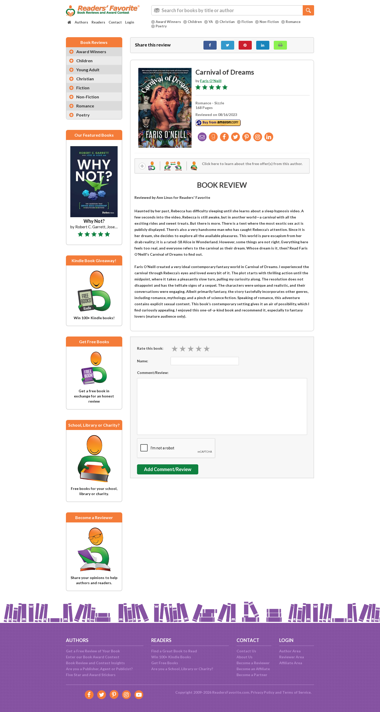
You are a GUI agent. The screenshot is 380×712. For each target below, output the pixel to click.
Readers (98, 22)
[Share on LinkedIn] (262, 45)
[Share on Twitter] (227, 45)
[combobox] (233, 10)
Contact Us (246, 651)
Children (195, 22)
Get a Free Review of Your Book (93, 651)
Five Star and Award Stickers (91, 674)
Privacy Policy (262, 692)
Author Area (290, 651)
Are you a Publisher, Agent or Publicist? (99, 669)
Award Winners (168, 22)
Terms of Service (296, 692)
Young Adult (88, 69)
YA (211, 22)
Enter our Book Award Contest (92, 657)
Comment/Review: (153, 372)
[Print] (280, 45)
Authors (81, 22)
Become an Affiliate (253, 669)
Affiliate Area (290, 663)
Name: (142, 361)
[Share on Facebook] (210, 45)
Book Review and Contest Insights (95, 663)
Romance (293, 22)
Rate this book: (150, 348)
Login (129, 22)
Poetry (161, 26)
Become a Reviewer (253, 663)
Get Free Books (164, 663)
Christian (227, 22)
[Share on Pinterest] (245, 45)
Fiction (247, 22)
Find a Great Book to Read (174, 651)
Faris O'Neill (211, 81)
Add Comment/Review (167, 469)
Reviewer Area (291, 657)
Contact (115, 22)
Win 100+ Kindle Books (171, 657)
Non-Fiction (269, 22)
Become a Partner (252, 674)
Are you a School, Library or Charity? (182, 669)
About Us (245, 657)
